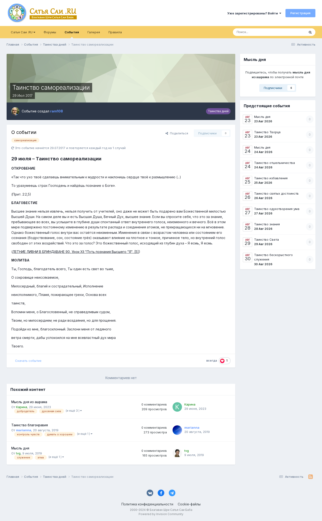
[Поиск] (310, 32)
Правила (115, 32)
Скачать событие (28, 361)
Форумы (50, 32)
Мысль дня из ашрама (29, 402)
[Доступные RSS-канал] (310, 476)
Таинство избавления (271, 178)
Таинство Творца (267, 132)
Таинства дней (218, 111)
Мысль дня (20, 448)
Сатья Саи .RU (22, 32)
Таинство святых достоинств (276, 193)
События (72, 32)
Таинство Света (266, 239)
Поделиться (178, 133)
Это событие (290, 32)
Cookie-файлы (189, 504)
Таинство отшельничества (274, 163)
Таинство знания (267, 224)
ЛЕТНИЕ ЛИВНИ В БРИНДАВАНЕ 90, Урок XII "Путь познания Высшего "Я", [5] (75, 252)
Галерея (93, 32)
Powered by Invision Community (161, 514)
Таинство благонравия (29, 425)
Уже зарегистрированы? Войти (253, 13)
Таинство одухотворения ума (276, 209)
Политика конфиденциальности (147, 504)
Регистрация (300, 13)
